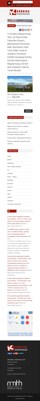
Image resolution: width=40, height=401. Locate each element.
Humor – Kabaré (12, 177)
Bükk (9, 47)
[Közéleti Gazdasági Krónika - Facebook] (9, 354)
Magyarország (13, 63)
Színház (9, 197)
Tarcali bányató (14, 70)
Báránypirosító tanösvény (18, 43)
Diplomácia (10, 163)
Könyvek (9, 187)
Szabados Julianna (20, 67)
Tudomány (10, 200)
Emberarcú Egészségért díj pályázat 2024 (18, 141)
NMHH (13, 211)
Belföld (15, 77)
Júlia (10, 97)
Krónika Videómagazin (17, 60)
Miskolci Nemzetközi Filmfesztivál (17, 123)
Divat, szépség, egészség (14, 166)
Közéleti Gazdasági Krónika (19, 57)
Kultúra (9, 190)
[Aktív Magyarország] (20, 84)
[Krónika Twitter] (21, 354)
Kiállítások (10, 180)
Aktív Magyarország (22, 34)
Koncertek (10, 183)
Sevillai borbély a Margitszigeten (16, 138)
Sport (8, 194)
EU (8, 170)
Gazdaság (10, 173)
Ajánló (9, 77)
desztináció (18, 47)
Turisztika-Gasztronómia (24, 77)
